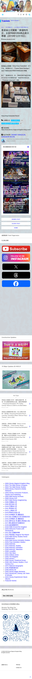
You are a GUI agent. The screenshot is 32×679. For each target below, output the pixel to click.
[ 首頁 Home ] (4, 664)
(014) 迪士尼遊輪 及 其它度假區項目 (17, 517)
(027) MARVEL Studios (13, 546)
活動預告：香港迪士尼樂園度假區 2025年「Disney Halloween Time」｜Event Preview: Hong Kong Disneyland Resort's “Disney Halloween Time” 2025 (15, 206)
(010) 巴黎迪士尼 (11, 506)
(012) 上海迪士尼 (11, 510)
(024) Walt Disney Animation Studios (17, 540)
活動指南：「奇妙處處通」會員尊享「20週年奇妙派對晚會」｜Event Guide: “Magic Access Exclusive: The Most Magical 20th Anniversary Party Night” (15, 190)
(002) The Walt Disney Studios (15, 487)
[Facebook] (18, 14)
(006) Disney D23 (11, 498)
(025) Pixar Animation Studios (15, 542)
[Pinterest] (26, 14)
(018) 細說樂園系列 (11, 525)
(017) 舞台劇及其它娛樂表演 (14, 523)
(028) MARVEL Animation (14, 547)
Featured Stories (10, 581)
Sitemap (18, 664)
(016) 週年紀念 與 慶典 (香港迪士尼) (21, 27)
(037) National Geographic (14, 566)
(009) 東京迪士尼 (11, 504)
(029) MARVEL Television (14, 549)
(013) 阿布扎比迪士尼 (12, 512)
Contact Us (19, 667)
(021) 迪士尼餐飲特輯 (12, 532)
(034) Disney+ (10, 558)
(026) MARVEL (10, 544)
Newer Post (16, 219)
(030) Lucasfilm (10, 551)
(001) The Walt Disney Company (16, 485)
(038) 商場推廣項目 (11, 568)
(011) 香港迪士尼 (9, 27)
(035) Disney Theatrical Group (15, 560)
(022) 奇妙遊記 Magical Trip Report (17, 535)
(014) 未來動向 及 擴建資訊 (14, 514)
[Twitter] (23, 14)
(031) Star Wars (10, 553)
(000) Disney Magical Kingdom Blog (17, 483)
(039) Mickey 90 (10, 570)
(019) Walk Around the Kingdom (16, 527)
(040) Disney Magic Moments (15, 571)
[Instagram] (21, 14)
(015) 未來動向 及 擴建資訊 (14, 519)
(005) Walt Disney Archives (14, 496)
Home (2, 27)
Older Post (16, 223)
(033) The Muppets (11, 557)
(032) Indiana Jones (12, 555)
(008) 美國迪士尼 (11, 502)
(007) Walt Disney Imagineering (16, 500)
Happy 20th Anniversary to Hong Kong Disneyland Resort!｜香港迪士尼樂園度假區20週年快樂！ (16, 176)
